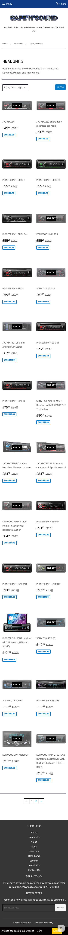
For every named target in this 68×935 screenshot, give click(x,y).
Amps (34, 842)
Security (34, 861)
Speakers (34, 851)
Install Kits (34, 865)
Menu (9, 4)
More (39, 931)
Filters (60, 87)
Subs (34, 847)
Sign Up (60, 907)
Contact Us (34, 870)
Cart (63, 4)
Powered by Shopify (44, 922)
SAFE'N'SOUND (25, 922)
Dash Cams (34, 856)
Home (5, 43)
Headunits (18, 43)
